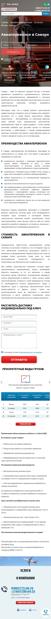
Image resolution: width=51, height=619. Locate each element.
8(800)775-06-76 (43, 8)
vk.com (34, 610)
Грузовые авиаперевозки (21, 22)
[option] (25, 382)
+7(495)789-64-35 (42, 11)
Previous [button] (1, 382)
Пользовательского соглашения (30, 352)
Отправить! (13, 51)
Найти (46, 14)
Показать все (25, 424)
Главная (4, 22)
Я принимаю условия (22, 352)
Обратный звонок (25, 603)
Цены (11, 544)
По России (38, 22)
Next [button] (49, 382)
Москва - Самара (8, 25)
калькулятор (10, 9)
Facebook (23, 610)
